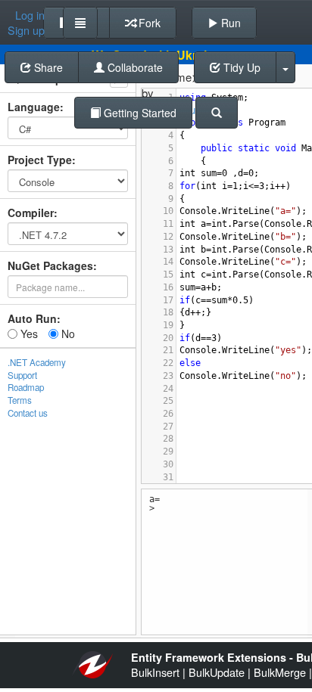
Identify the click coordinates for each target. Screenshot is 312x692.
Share (47, 67)
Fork (148, 22)
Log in (30, 15)
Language (34, 106)
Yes (27, 333)
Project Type (40, 159)
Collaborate (134, 67)
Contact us (28, 413)
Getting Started (138, 112)
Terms (20, 400)
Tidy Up (240, 67)
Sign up (26, 30)
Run (229, 22)
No (66, 333)
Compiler (31, 212)
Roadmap (26, 387)
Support (22, 375)
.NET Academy (37, 362)
